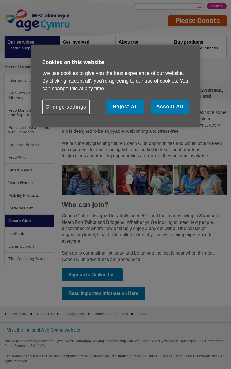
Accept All (169, 106)
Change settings (66, 107)
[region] (115, 86)
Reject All (125, 106)
